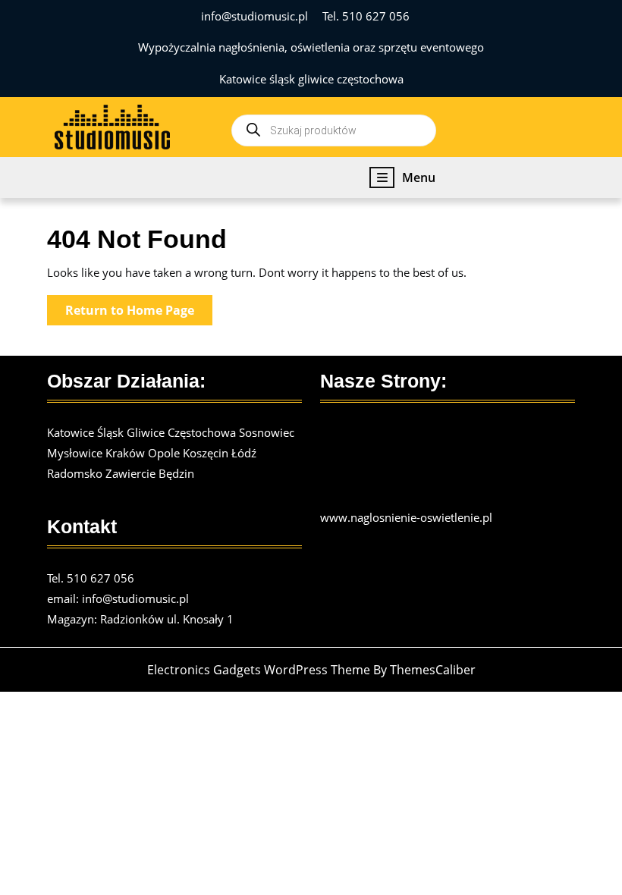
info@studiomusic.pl (254, 16)
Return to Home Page (138, 313)
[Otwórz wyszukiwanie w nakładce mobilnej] (333, 127)
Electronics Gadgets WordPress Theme (258, 669)
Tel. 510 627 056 (366, 16)
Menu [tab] (418, 178)
